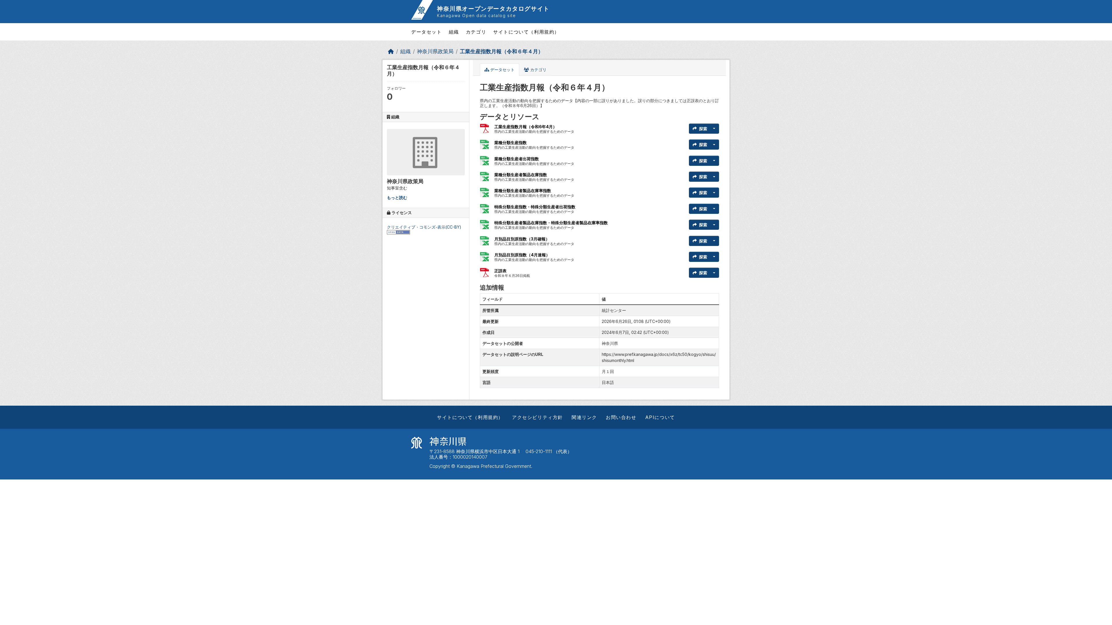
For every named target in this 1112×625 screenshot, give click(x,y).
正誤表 (500, 270)
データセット (426, 32)
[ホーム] (391, 51)
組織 (454, 32)
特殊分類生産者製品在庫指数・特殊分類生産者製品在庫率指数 (551, 222)
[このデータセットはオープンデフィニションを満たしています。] (398, 231)
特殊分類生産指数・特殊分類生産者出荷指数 (534, 206)
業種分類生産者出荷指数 (516, 158)
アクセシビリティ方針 (537, 417)
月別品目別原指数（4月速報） (522, 254)
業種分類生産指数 (510, 142)
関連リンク (584, 417)
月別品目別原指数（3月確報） (522, 238)
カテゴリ (476, 32)
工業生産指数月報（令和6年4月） (525, 126)
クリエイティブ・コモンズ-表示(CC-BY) (424, 227)
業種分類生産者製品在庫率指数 (522, 190)
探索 (703, 128)
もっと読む (397, 197)
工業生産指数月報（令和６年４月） (501, 51)
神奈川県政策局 (435, 51)
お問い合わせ (621, 417)
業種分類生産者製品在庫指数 (520, 174)
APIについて (660, 417)
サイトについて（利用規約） (526, 32)
